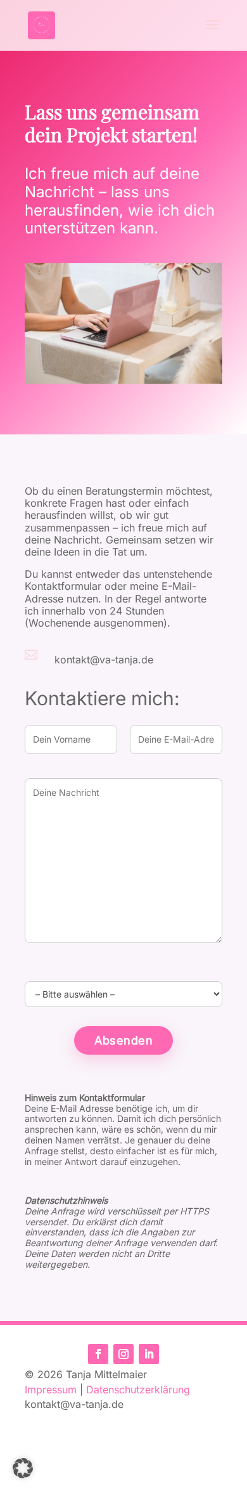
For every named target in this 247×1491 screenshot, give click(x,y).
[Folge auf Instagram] (123, 1354)
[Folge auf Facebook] (98, 1354)
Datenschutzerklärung (138, 1389)
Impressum (51, 1389)
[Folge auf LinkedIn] (149, 1354)
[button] (23, 1468)
